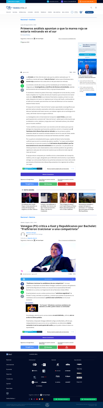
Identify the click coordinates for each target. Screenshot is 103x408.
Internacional (22, 12)
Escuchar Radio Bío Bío (87, 1)
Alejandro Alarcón (32, 238)
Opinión (50, 12)
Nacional (15, 12)
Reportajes (9, 388)
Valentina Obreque (31, 232)
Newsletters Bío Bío (54, 1)
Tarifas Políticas (10, 398)
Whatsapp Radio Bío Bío (89, 399)
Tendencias (43, 12)
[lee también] (32, 308)
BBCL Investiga (57, 12)
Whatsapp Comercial (62, 399)
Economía (30, 12)
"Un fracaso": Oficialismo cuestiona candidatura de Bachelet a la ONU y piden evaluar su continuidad (55, 305)
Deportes (37, 12)
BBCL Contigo (65, 12)
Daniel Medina (26, 35)
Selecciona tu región (13, 1)
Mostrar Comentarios (48, 174)
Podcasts (8, 12)
